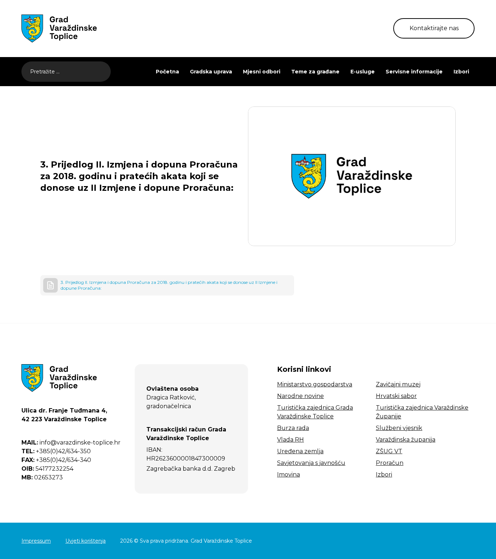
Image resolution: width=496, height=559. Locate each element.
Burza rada (293, 428)
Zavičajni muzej (398, 384)
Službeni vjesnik (399, 428)
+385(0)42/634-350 (56, 451)
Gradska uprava (211, 71)
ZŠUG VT (389, 451)
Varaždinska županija (405, 439)
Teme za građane (315, 71)
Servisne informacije (414, 71)
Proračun (389, 462)
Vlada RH (290, 439)
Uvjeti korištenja (85, 541)
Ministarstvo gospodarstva (314, 384)
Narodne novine (300, 396)
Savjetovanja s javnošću (311, 462)
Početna (167, 71)
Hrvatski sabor (396, 396)
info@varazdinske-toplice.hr (71, 442)
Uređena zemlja (300, 451)
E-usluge (362, 71)
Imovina (288, 474)
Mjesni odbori (261, 71)
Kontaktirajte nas (434, 28)
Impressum (36, 541)
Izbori (461, 71)
